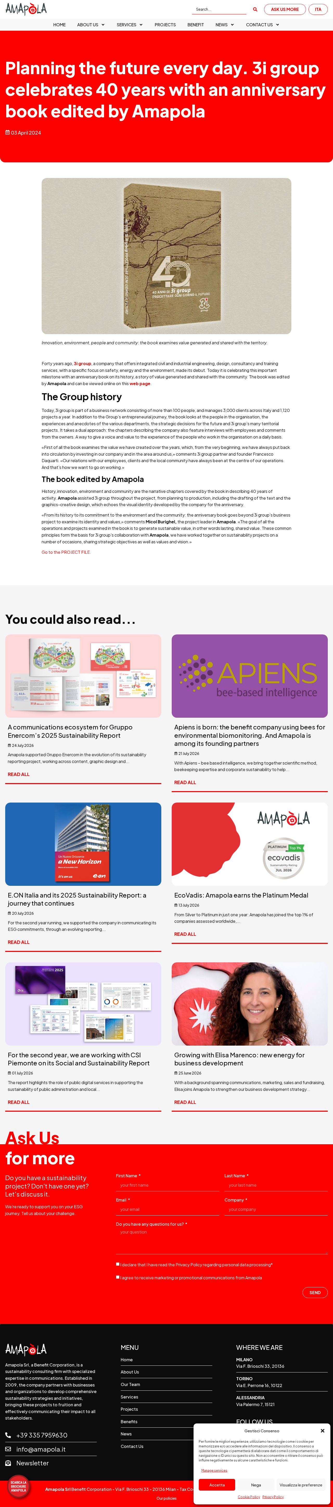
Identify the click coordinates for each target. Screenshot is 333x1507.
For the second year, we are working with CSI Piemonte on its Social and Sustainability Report (79, 1059)
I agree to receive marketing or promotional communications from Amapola (191, 1277)
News (222, 24)
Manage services (214, 1470)
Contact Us (259, 24)
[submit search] (255, 9)
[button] (322, 1430)
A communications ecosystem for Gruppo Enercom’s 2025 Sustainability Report (70, 731)
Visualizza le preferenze (301, 1484)
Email (121, 1200)
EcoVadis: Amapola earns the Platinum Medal (241, 895)
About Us (87, 24)
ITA (318, 9)
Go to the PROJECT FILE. (66, 552)
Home (59, 24)
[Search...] (219, 9)
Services (126, 24)
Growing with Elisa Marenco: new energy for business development (239, 1059)
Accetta (217, 1484)
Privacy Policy (273, 1497)
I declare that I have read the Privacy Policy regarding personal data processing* (196, 1264)
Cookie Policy (249, 1497)
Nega (256, 1484)
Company (235, 1200)
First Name (127, 1176)
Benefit (196, 24)
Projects (165, 24)
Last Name (235, 1176)
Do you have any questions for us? (150, 1224)
